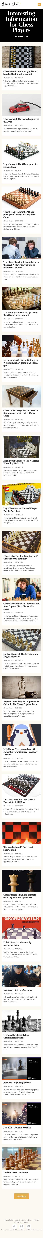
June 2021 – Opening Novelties (17, 1082)
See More (21, 1196)
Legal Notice (19, 1220)
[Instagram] (21, 1226)
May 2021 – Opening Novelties (17, 1127)
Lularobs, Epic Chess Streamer (17, 990)
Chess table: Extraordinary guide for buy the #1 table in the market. (20, 72)
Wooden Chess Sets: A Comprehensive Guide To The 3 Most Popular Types (21, 702)
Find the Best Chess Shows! (16, 1172)
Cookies (28, 1220)
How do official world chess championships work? (16, 1036)
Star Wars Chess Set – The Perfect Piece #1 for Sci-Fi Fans (19, 800)
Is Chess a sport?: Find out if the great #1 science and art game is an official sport (21, 363)
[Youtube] (28, 1226)
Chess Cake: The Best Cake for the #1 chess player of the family (20, 557)
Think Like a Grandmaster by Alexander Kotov (17, 943)
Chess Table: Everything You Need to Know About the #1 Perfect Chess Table (20, 413)
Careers (26, 1222)
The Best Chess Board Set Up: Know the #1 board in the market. (20, 313)
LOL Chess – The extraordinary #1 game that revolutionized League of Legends (20, 752)
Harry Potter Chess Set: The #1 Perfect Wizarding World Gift (21, 462)
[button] (39, 4)
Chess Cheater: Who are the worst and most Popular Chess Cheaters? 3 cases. (21, 606)
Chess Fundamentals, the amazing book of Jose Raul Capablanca (19, 896)
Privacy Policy (9, 1220)
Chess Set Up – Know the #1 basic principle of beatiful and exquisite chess (19, 214)
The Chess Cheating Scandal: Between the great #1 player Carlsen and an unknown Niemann (21, 265)
